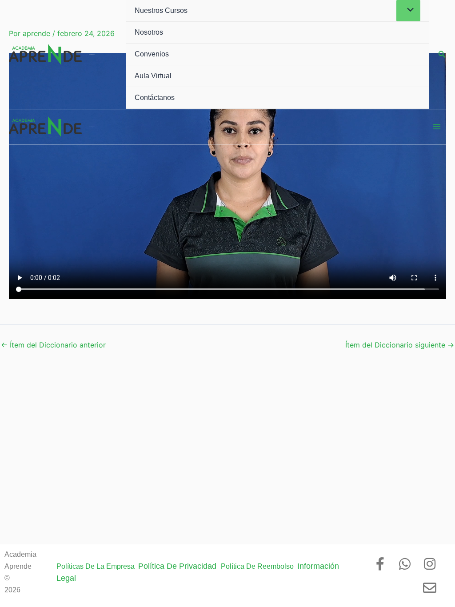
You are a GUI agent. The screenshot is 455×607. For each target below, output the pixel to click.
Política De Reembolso (259, 566)
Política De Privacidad (179, 566)
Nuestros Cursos (161, 10)
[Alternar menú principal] (436, 126)
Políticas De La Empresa (97, 566)
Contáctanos (155, 97)
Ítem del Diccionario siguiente (399, 344)
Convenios (152, 54)
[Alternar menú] (408, 10)
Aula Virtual (153, 76)
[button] (442, 54)
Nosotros (149, 32)
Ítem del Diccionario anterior (53, 344)
